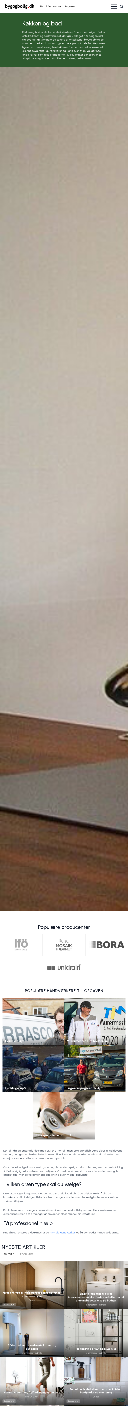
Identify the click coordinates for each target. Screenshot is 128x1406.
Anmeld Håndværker (62, 1232)
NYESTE (9, 1254)
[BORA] (106, 945)
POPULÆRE (26, 1254)
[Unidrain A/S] (64, 967)
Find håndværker (50, 6)
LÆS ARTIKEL (32, 1291)
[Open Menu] (114, 6)
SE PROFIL (33, 1018)
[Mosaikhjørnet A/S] (64, 945)
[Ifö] (21, 945)
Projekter (70, 6)
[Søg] (121, 6)
